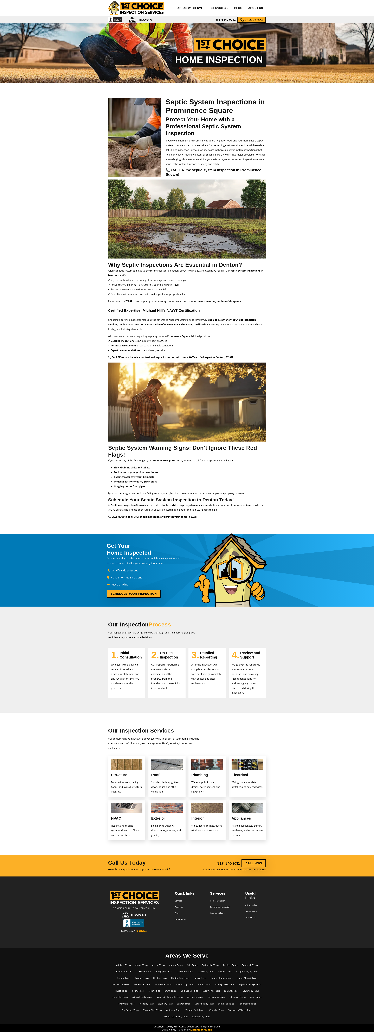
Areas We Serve (190, 8)
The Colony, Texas (130, 1010)
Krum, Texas (170, 990)
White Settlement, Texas (176, 1016)
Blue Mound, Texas (125, 971)
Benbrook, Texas (250, 965)
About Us (255, 8)
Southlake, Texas (226, 1003)
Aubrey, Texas (176, 965)
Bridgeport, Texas (164, 971)
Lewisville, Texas (251, 990)
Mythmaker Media (201, 1029)
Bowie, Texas (145, 971)
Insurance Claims (217, 913)
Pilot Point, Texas (238, 997)
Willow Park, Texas (201, 1016)
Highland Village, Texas (250, 984)
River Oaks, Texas (126, 1003)
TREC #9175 (250, 917)
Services (218, 8)
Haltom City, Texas (185, 984)
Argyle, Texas (158, 965)
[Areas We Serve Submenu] (205, 8)
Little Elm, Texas (120, 997)
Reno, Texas (256, 997)
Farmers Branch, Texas (222, 978)
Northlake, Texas (195, 997)
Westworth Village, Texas (240, 1010)
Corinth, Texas (123, 978)
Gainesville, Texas (142, 984)
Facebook (141, 931)
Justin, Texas (138, 990)
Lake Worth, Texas (211, 990)
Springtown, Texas (247, 1003)
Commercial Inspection (220, 907)
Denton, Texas (160, 978)
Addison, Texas (123, 965)
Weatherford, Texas (195, 1010)
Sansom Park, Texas (204, 1003)
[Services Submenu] (228, 8)
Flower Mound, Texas (247, 978)
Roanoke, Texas (146, 1003)
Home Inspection (217, 900)
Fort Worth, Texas (120, 984)
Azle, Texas (192, 965)
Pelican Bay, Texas (216, 997)
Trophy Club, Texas (152, 1010)
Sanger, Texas (183, 1003)
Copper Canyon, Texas (247, 971)
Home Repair (180, 919)
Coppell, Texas (225, 971)
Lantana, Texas (231, 990)
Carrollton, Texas (185, 971)
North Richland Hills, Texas (170, 997)
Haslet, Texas (204, 984)
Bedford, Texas (230, 965)
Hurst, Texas (121, 990)
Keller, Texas (154, 990)
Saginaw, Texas (165, 1003)
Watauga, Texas (173, 1010)
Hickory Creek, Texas (225, 984)
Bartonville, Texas (210, 965)
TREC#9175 (138, 914)
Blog (238, 8)
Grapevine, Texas (163, 984)
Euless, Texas (199, 978)
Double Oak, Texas (180, 978)
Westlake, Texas (216, 1010)
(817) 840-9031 (226, 19)
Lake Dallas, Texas (189, 990)
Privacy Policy (251, 905)
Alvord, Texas (141, 965)
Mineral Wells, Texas (142, 997)
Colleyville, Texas (206, 971)
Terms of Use (251, 911)
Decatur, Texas (142, 978)
